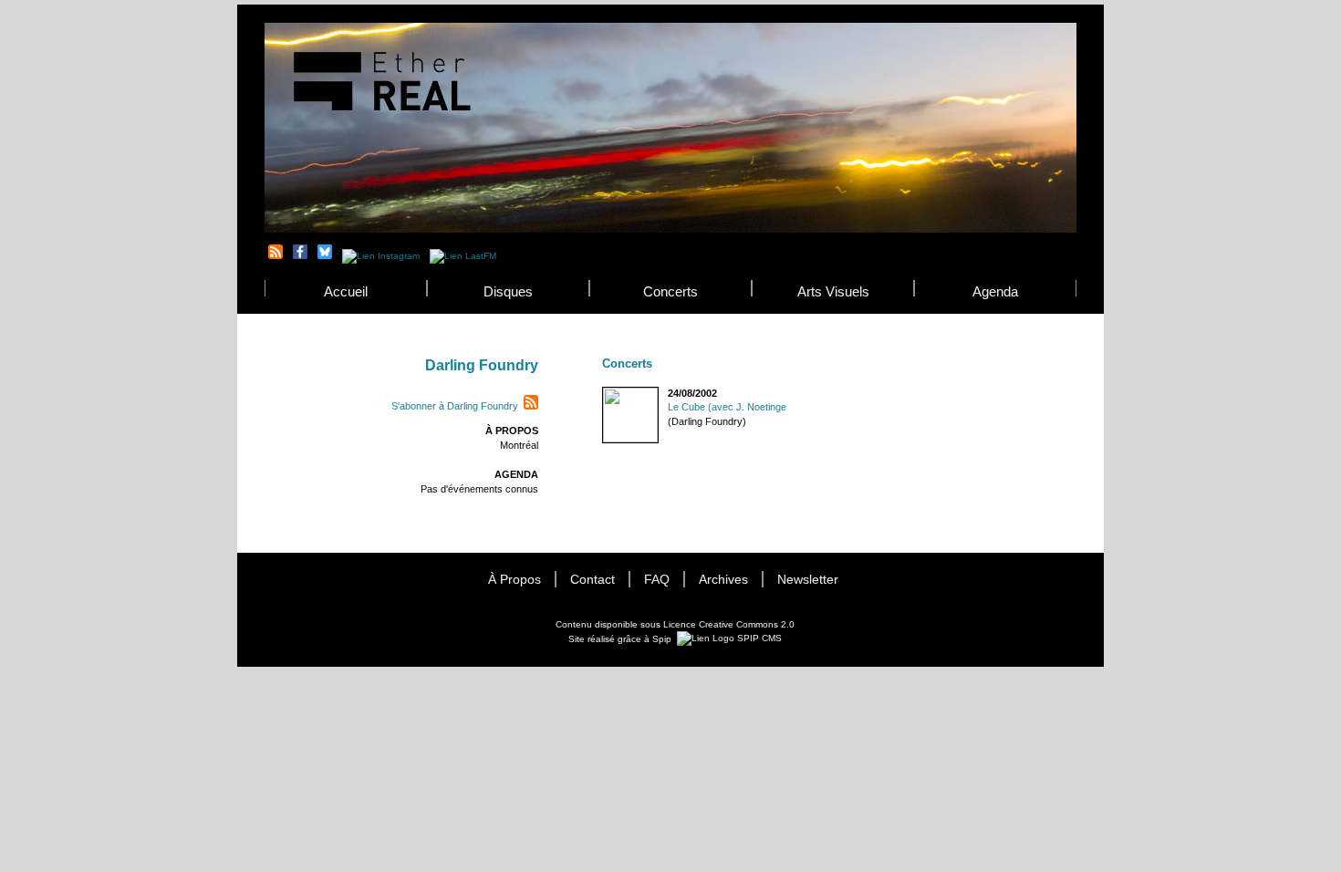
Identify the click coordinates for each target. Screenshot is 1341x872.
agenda (995, 291)
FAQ (657, 580)
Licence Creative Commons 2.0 (729, 624)
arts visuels (833, 291)
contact (592, 580)
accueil (346, 291)
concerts (670, 291)
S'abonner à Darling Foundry (454, 405)
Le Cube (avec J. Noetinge (727, 406)
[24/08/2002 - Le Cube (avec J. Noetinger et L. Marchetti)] (603, 394)
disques (508, 291)
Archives (723, 580)
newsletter (807, 580)
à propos (514, 580)
